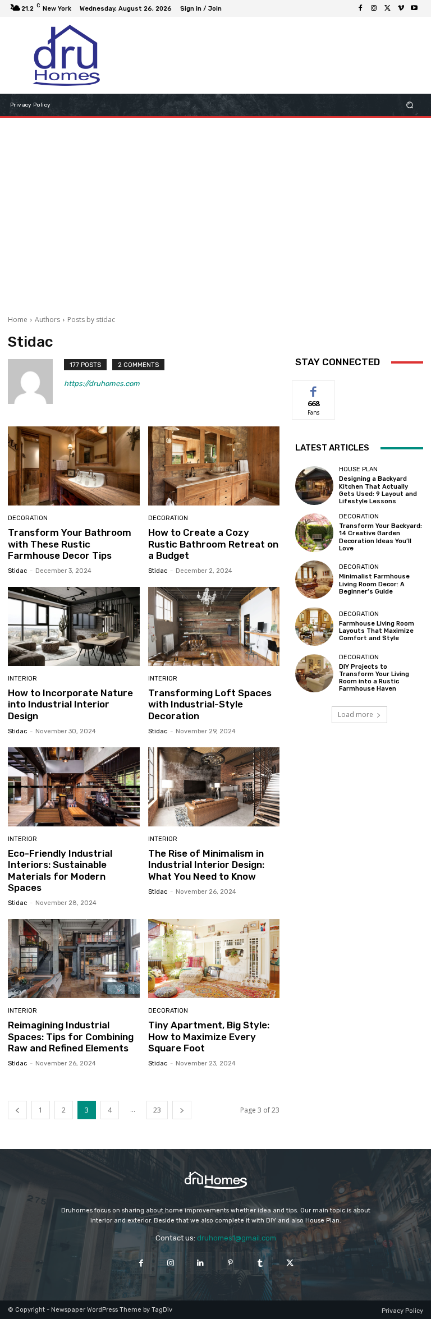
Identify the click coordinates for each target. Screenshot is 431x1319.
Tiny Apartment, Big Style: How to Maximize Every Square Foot (208, 1036)
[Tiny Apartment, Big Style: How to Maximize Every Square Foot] (214, 958)
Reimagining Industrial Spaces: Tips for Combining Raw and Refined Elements (71, 1036)
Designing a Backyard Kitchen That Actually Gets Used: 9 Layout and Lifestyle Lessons (378, 490)
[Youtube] (414, 8)
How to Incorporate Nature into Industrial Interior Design (70, 704)
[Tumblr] (260, 1263)
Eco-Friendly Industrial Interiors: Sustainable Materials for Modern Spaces (60, 870)
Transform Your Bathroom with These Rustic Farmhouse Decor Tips (69, 544)
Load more (355, 714)
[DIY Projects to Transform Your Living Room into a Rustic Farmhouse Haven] (314, 673)
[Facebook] (360, 8)
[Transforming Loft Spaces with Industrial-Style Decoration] (214, 626)
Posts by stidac (91, 319)
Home (17, 319)
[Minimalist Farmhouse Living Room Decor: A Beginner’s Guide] (314, 579)
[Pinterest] (230, 1263)
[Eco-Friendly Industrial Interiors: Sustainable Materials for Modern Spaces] (74, 786)
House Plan (358, 469)
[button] (410, 105)
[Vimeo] (400, 8)
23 (157, 1110)
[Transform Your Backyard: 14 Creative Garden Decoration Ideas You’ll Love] (314, 532)
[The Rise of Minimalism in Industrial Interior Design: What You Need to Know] (214, 786)
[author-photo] (36, 381)
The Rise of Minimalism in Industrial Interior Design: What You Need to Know (206, 865)
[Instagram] (373, 8)
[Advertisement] (215, 207)
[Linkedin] (201, 1263)
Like (314, 389)
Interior (22, 678)
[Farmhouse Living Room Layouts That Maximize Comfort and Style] (314, 626)
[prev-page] (17, 1110)
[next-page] (181, 1110)
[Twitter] (387, 8)
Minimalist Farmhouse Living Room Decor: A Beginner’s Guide (374, 584)
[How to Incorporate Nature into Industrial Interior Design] (74, 626)
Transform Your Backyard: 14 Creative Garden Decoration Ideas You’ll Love (380, 537)
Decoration (28, 518)
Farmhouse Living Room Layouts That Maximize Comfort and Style (376, 631)
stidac (17, 571)
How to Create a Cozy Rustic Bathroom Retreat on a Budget (213, 544)
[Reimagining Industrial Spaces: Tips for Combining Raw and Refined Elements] (74, 958)
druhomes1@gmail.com (236, 1238)
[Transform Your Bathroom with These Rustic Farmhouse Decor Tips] (74, 465)
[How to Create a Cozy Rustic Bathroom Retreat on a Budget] (214, 465)
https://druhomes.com (102, 383)
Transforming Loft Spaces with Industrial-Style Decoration (210, 704)
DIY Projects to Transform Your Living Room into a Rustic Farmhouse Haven (374, 678)
